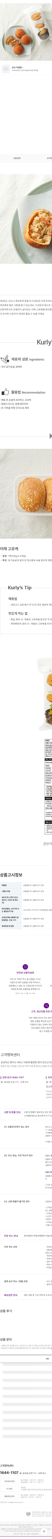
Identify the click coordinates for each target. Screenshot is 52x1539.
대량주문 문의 (9, 1496)
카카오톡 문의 (9, 1481)
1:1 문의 (9, 1489)
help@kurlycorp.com (15, 1502)
